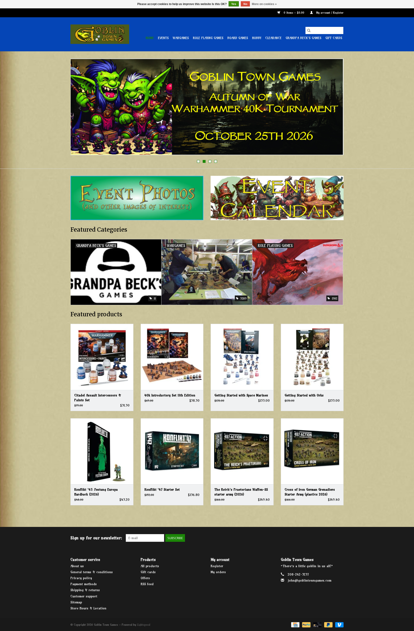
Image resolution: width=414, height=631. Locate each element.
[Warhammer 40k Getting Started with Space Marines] (242, 357)
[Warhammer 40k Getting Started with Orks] (312, 357)
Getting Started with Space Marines (241, 395)
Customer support (83, 596)
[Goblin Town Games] (99, 34)
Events (163, 38)
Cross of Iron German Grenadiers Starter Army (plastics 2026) (310, 491)
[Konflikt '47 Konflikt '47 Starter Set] (172, 451)
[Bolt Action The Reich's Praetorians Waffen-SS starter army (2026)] (242, 451)
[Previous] (80, 108)
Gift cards (333, 38)
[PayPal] (305, 624)
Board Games (237, 38)
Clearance (273, 38)
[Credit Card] (294, 624)
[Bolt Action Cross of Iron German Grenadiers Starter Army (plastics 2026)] (312, 451)
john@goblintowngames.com (309, 580)
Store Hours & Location (88, 608)
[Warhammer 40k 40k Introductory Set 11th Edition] (172, 357)
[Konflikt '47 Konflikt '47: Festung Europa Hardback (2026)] (101, 451)
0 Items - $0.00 (294, 12)
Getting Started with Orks (304, 395)
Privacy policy (81, 578)
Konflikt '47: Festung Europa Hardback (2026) (96, 491)
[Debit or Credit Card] (316, 624)
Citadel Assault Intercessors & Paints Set (97, 397)
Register (217, 566)
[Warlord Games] (207, 107)
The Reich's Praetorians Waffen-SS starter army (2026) (241, 491)
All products (150, 566)
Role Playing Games (208, 38)
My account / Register (329, 12)
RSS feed (147, 584)
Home (150, 38)
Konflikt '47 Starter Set (162, 489)
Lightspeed (143, 624)
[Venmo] (339, 624)
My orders (218, 572)
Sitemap (76, 602)
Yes (233, 4)
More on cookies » (264, 4)
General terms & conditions (91, 572)
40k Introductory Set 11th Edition (169, 395)
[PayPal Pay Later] (328, 624)
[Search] (308, 30)
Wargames (181, 38)
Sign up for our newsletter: (96, 537)
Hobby (256, 38)
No (245, 4)
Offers (145, 578)
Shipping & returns (85, 590)
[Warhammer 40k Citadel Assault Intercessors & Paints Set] (101, 357)
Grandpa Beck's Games (303, 38)
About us (77, 566)
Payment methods (83, 584)
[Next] (334, 108)
